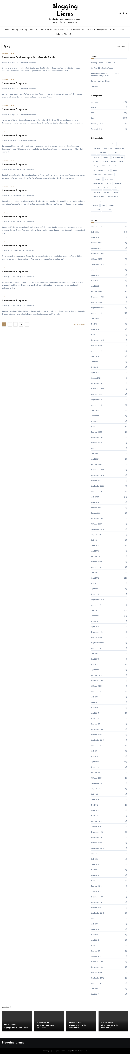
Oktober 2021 (96, 443)
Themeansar (82, 1051)
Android (95, 144)
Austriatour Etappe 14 (14, 164)
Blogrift (71, 1051)
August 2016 (96, 648)
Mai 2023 (94, 367)
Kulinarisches (108, 174)
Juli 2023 (95, 356)
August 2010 (96, 983)
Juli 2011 (94, 924)
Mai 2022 (95, 421)
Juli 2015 (94, 697)
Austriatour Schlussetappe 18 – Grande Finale (28, 57)
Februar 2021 (96, 464)
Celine (93, 107)
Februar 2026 (96, 243)
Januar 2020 (96, 513)
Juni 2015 (95, 702)
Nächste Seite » (79, 324)
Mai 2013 (94, 805)
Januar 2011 (96, 956)
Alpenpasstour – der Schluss (16, 1028)
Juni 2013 (95, 800)
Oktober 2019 (96, 524)
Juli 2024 (95, 319)
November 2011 (97, 902)
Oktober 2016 (96, 637)
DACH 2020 (102, 152)
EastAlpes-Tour (118, 157)
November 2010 (97, 967)
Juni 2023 (95, 362)
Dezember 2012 (97, 832)
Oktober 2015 (96, 686)
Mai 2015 (94, 708)
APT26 (103, 144)
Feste (121, 161)
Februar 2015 (96, 724)
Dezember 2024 (97, 297)
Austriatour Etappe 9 (14, 301)
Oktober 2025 (96, 259)
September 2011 (97, 913)
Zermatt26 (107, 209)
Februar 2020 (96, 508)
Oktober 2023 (96, 346)
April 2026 (95, 237)
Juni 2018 (95, 578)
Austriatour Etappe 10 (15, 272)
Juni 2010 (95, 994)
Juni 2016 (95, 659)
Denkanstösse (114, 152)
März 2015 (95, 718)
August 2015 (96, 691)
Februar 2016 (96, 675)
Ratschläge (96, 188)
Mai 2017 (94, 621)
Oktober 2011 (96, 908)
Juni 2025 (95, 275)
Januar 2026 (96, 248)
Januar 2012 (96, 891)
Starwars (107, 192)
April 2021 (95, 459)
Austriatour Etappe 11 (14, 246)
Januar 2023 (96, 378)
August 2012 (96, 854)
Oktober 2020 (96, 481)
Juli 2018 (95, 573)
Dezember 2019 (97, 519)
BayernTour (108, 148)
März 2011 (95, 946)
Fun (110, 166)
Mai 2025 (94, 281)
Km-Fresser (97, 174)
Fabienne (95, 113)
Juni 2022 (95, 416)
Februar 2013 (96, 821)
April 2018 (95, 589)
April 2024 (95, 329)
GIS (94, 170)
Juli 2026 (95, 232)
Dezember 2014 (97, 729)
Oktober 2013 (96, 778)
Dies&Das (96, 157)
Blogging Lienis (13, 1042)
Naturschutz (109, 179)
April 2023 (95, 373)
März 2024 (95, 335)
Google (100, 170)
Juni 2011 (95, 929)
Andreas (5, 53)
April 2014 (95, 762)
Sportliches (97, 192)
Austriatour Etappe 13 (14, 190)
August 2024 (96, 313)
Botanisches (119, 148)
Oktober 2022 (96, 394)
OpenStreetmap (98, 183)
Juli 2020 (95, 497)
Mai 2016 (94, 664)
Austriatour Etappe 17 (14, 83)
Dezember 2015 (97, 681)
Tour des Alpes (98, 201)
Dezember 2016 (97, 632)
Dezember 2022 (97, 383)
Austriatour (97, 148)
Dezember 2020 (97, 470)
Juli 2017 (94, 610)
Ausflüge (112, 144)
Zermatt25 (96, 209)
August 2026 (96, 227)
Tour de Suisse (111, 201)
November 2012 (97, 837)
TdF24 (116, 192)
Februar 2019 (96, 556)
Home (7, 30)
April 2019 (95, 551)
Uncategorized (97, 124)
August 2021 (96, 448)
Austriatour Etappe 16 (15, 109)
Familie (105, 161)
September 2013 (97, 783)
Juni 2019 (95, 546)
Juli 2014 (95, 751)
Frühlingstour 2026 (99, 166)
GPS (108, 170)
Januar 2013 (96, 827)
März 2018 (95, 594)
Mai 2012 (94, 870)
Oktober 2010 (96, 973)
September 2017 (97, 600)
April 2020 (95, 502)
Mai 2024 (95, 324)
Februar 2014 (96, 773)
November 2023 (97, 340)
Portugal (118, 183)
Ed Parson (96, 161)
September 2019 (97, 529)
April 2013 (95, 810)
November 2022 (97, 389)
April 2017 (95, 627)
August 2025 (96, 270)
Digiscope (106, 157)
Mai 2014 (94, 756)
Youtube (111, 205)
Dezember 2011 (97, 897)
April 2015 (95, 713)
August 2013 (96, 789)
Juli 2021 (95, 454)
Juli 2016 (95, 654)
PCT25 (109, 183)
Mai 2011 (94, 935)
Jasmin (11, 53)
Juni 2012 (95, 864)
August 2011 (96, 918)
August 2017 (96, 605)
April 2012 (95, 875)
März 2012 (95, 881)
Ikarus (115, 170)
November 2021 (97, 437)
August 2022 (96, 405)
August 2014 (96, 746)
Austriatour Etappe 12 (15, 217)
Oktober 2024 (96, 302)
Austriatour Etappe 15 (14, 136)
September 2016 (97, 643)
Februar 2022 (96, 432)
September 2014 (97, 740)
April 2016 (95, 670)
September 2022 (97, 400)
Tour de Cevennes (99, 196)
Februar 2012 (96, 886)
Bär (94, 152)
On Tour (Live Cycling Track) (52, 30)
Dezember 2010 (97, 962)
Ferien (113, 161)
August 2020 (96, 491)
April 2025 (95, 286)
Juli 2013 (94, 794)
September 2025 (97, 264)
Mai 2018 (94, 583)
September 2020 (97, 486)
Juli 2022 (95, 410)
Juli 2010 (95, 989)
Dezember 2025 (97, 254)
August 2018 (96, 567)
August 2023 (96, 351)
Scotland (107, 188)
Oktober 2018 (96, 562)
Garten (117, 166)
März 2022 (95, 427)
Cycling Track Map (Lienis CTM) (25, 30)
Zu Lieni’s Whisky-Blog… (65, 34)
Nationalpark (97, 179)
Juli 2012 (95, 859)
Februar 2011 (96, 951)
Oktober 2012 (96, 843)
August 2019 (96, 535)
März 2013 (95, 816)
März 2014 (95, 767)
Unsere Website (97, 129)
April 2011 (95, 940)
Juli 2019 (95, 540)
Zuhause (122, 30)
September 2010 (97, 978)
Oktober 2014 (96, 735)
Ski (115, 188)
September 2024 (97, 308)
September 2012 (97, 848)
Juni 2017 (95, 616)
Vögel (103, 205)
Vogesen (95, 205)
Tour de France (113, 196)
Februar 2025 (96, 291)
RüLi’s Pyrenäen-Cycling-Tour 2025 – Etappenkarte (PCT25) (91, 30)
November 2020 (97, 475)
